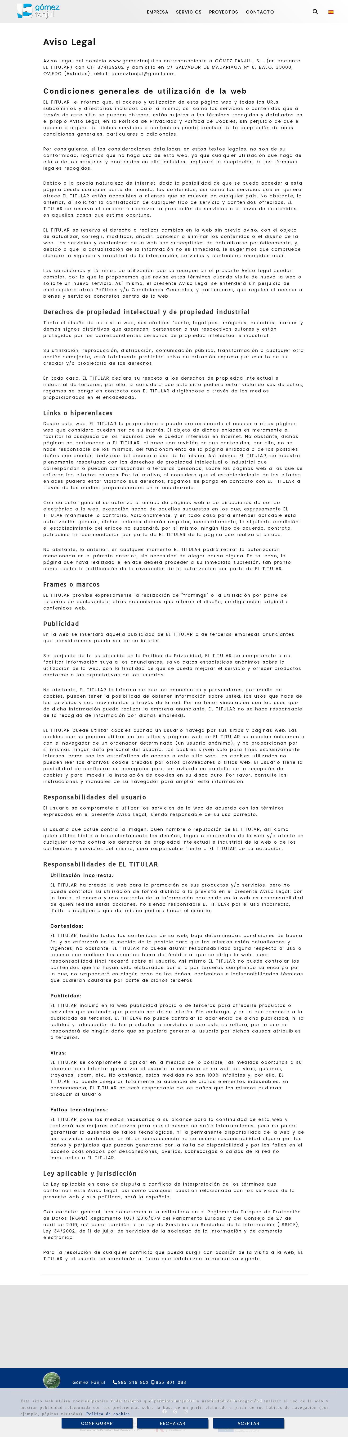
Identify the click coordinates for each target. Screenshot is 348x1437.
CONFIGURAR (97, 1423)
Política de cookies (108, 1413)
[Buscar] (315, 12)
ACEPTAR (248, 1423)
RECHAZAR (173, 1423)
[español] (331, 11)
